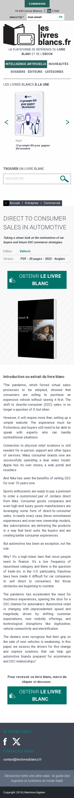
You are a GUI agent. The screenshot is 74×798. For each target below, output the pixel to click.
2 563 (55, 10)
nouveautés (58, 64)
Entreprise (31, 203)
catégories (54, 72)
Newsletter (17, 17)
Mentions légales (34, 792)
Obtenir (40, 279)
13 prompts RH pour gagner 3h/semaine (33, 147)
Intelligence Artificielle (26, 64)
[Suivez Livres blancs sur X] (16, 741)
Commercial (52, 203)
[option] (37, 120)
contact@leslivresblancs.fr (22, 759)
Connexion (37, 3)
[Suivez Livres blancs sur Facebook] (7, 741)
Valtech (25, 251)
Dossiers (18, 72)
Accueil (15, 203)
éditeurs (35, 72)
